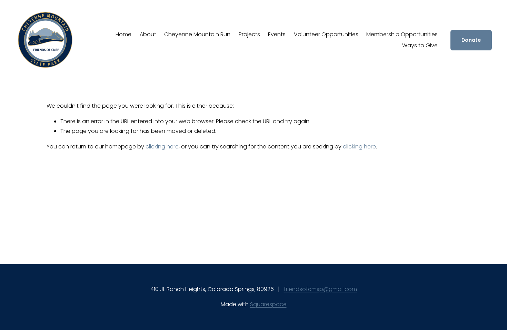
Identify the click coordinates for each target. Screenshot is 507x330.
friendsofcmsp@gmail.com (320, 289)
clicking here (162, 147)
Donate (471, 40)
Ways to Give (420, 45)
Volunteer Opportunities (326, 34)
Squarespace (268, 304)
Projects (249, 34)
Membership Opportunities (402, 34)
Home (123, 34)
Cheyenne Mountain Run (197, 34)
